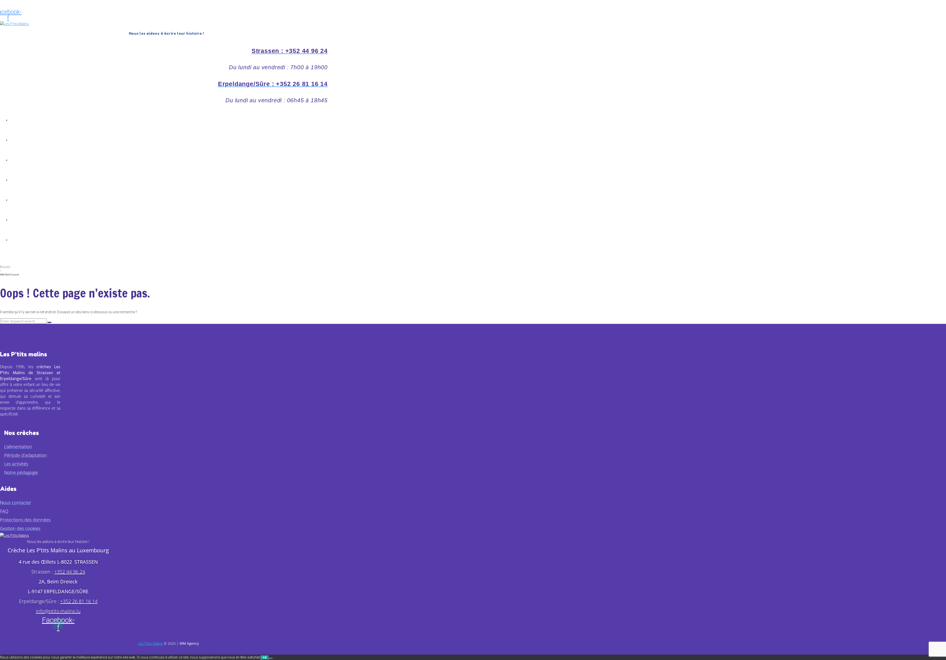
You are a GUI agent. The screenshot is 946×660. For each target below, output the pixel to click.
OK (265, 657)
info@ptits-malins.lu (58, 611)
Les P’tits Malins (150, 643)
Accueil (5, 266)
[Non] (271, 658)
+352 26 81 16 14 (79, 601)
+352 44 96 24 (69, 571)
